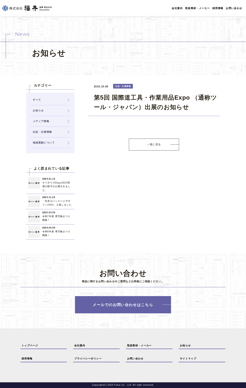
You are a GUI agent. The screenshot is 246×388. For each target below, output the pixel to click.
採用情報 (217, 8)
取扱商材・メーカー (197, 8)
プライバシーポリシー (88, 358)
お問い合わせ (234, 8)
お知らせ (185, 345)
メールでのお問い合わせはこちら (123, 305)
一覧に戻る (154, 144)
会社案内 (177, 8)
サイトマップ (188, 358)
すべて (37, 99)
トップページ (30, 345)
